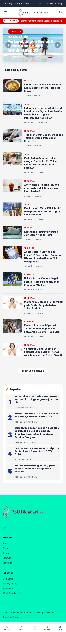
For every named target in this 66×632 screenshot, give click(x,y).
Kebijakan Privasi (11, 617)
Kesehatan (8, 553)
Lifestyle (7, 558)
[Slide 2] (54, 57)
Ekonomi (7, 548)
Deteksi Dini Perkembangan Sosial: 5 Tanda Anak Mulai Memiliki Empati (30, 44)
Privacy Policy (10, 583)
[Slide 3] (58, 57)
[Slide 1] (50, 57)
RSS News (8, 588)
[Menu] (6, 12)
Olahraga (7, 563)
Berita (5, 543)
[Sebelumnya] (8, 45)
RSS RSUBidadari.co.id (14, 593)
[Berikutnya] (57, 45)
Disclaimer (8, 579)
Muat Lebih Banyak (33, 370)
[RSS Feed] (40, 3)
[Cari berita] (60, 12)
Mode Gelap (56, 3)
